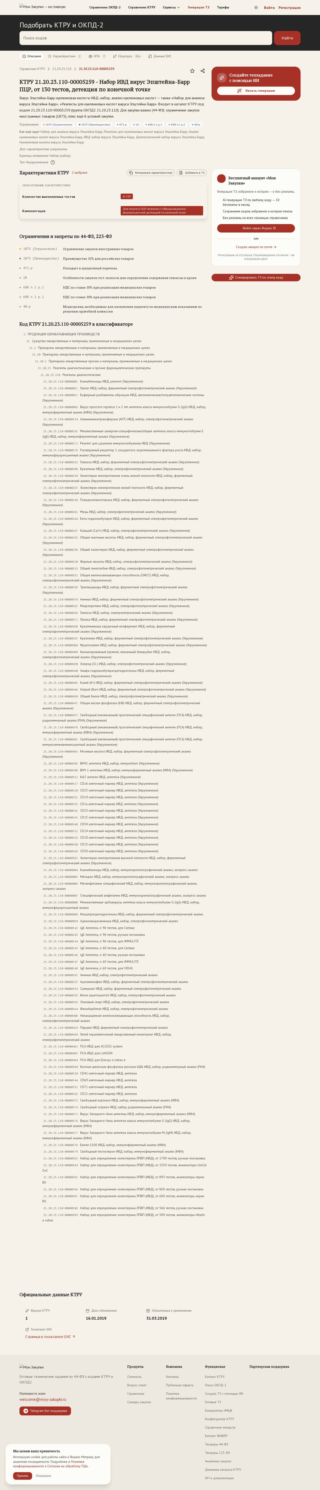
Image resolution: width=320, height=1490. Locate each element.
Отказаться (43, 1476)
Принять (22, 1476)
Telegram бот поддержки (48, 1411)
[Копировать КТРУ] (203, 86)
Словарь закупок (139, 1402)
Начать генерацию (260, 90)
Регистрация (290, 7)
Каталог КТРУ (215, 1377)
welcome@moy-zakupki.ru (42, 1399)
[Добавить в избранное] (192, 71)
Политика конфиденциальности (181, 1395)
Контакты (172, 1377)
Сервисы (169, 7)
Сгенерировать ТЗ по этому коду (259, 277)
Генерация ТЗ (198, 7)
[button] (108, 85)
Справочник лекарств (220, 1427)
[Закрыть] (293, 176)
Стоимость (134, 1377)
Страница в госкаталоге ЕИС (48, 1336)
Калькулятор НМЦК (218, 1410)
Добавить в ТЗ (195, 172)
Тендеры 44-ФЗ (216, 1444)
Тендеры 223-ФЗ (217, 1453)
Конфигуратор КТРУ (219, 1419)
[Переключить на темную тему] (256, 7)
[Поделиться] (202, 71)
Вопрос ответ (136, 1385)
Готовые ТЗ (213, 1402)
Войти (269, 7)
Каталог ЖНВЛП (216, 1436)
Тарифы (223, 7)
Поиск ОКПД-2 (215, 1385)
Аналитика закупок (218, 1461)
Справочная (135, 1393)
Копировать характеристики (153, 172)
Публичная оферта (179, 1385)
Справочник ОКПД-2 (105, 7)
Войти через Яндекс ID (259, 228)
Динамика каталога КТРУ (223, 1469)
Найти (287, 38)
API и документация (219, 1478)
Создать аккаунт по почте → (256, 247)
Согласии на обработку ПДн (67, 1466)
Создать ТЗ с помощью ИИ (224, 1393)
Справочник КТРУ (141, 7)
